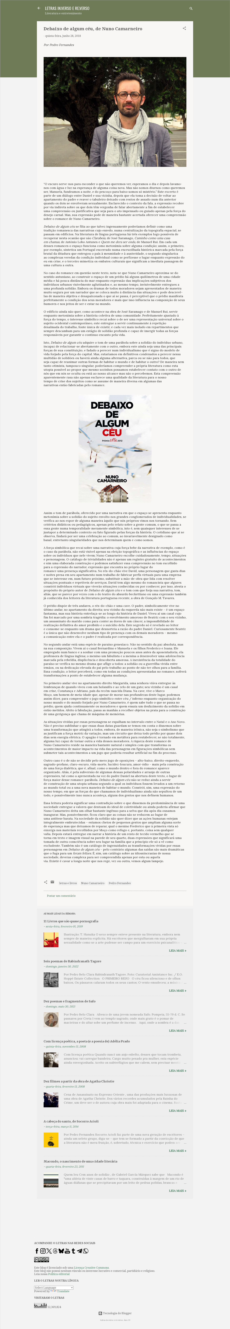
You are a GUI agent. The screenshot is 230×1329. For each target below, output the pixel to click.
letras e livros (68, 883)
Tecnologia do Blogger (117, 1313)
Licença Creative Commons (91, 1267)
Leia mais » (177, 950)
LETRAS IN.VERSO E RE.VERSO (67, 8)
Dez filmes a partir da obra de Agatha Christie (79, 1081)
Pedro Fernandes (120, 883)
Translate (63, 1291)
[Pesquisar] (191, 9)
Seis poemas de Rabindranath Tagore (72, 961)
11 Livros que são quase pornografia (71, 921)
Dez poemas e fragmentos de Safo (69, 1001)
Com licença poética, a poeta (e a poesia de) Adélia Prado (87, 1041)
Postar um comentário (61, 895)
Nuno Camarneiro (92, 883)
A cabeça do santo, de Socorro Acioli (71, 1121)
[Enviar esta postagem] (52, 883)
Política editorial (59, 1274)
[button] (184, 28)
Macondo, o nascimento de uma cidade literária (80, 1161)
